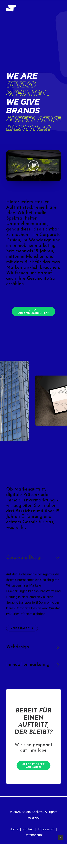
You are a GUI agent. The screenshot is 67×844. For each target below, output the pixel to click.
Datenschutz (34, 835)
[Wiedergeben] (8, 178)
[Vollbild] (58, 178)
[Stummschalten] (53, 178)
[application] (33, 165)
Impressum (46, 829)
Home (13, 829)
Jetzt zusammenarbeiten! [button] (33, 311)
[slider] (31, 178)
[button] (59, 8)
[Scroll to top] (60, 837)
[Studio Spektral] (11, 8)
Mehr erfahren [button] (21, 628)
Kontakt (28, 829)
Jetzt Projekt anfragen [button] (34, 765)
